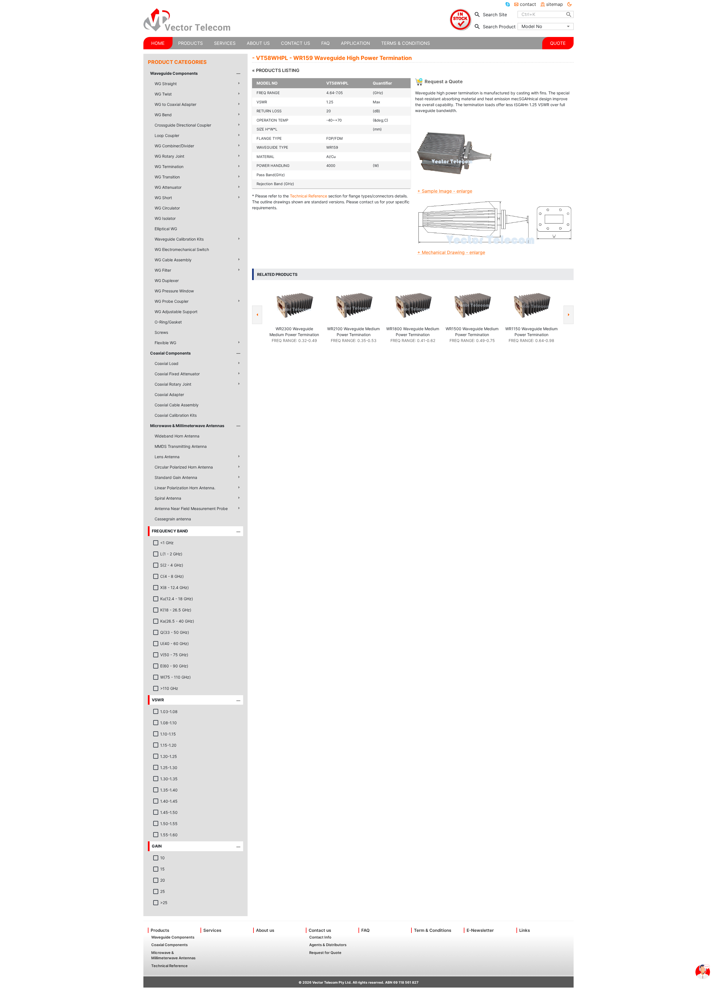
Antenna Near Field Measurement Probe (191, 508)
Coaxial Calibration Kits (176, 415)
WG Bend (163, 114)
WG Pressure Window (174, 290)
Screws (161, 332)
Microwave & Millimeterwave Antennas (187, 425)
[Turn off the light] (569, 4)
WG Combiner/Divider (174, 145)
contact (528, 4)
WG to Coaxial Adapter (175, 104)
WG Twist (163, 94)
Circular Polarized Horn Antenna (184, 467)
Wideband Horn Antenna (177, 436)
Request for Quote (325, 952)
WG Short (163, 197)
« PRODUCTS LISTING (275, 70)
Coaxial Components (170, 353)
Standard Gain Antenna (176, 477)
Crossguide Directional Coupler (183, 125)
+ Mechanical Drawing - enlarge (451, 252)
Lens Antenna (167, 456)
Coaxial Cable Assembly (177, 404)
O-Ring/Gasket (168, 322)
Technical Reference (308, 196)
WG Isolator (165, 218)
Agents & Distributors (327, 944)
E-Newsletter (480, 930)
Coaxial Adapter (169, 394)
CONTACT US (295, 43)
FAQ (365, 930)
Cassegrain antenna (173, 518)
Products (160, 930)
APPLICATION (355, 43)
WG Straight (166, 83)
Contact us (320, 930)
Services (212, 930)
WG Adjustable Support (176, 311)
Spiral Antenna (168, 498)
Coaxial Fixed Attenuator (177, 373)
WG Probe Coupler (171, 301)
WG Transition (167, 176)
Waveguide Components (174, 73)
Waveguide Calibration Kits (179, 239)
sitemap (554, 4)
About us (265, 930)
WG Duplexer (167, 280)
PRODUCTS (190, 43)
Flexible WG (165, 342)
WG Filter (163, 270)
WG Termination (169, 166)
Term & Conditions (432, 930)
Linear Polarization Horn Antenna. (185, 487)
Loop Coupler (167, 135)
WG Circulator (167, 208)
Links (524, 930)
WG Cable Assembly (173, 259)
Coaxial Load (166, 363)
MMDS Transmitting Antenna (181, 446)
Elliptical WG (166, 228)
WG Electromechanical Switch (182, 249)
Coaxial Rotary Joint (173, 384)
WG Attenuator (168, 187)
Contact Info (320, 937)
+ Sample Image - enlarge (444, 191)
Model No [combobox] (532, 26)
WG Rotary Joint (169, 156)
